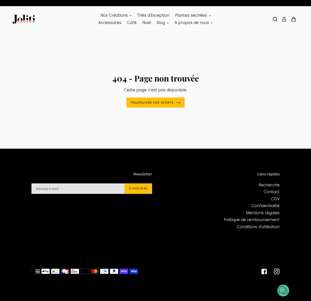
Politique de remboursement (252, 219)
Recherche (269, 185)
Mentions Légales (263, 213)
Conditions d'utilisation (258, 227)
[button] (283, 291)
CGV (275, 199)
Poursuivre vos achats (152, 102)
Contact (272, 192)
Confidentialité (265, 206)
